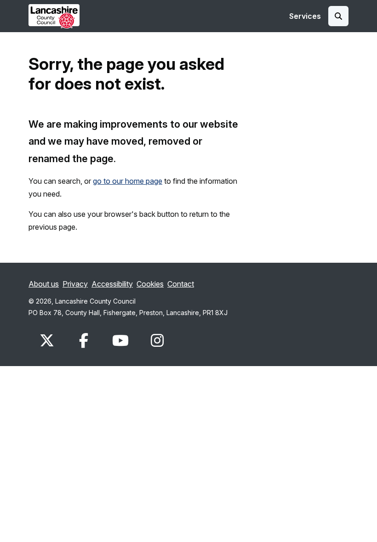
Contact (180, 283)
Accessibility (112, 283)
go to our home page (127, 181)
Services (305, 16)
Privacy (75, 283)
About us (44, 283)
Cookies (150, 283)
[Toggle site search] (338, 16)
